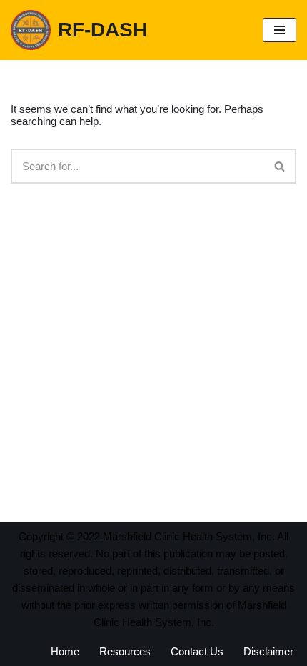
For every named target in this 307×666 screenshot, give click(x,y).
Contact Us (197, 651)
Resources (125, 651)
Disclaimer (268, 651)
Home (65, 651)
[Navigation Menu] (279, 30)
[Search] (280, 166)
